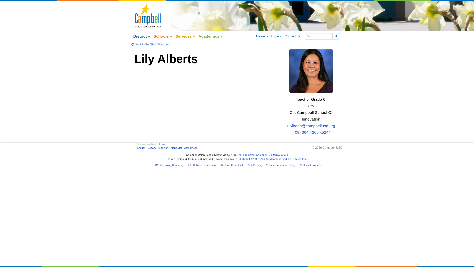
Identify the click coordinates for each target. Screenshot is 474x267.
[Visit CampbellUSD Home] (148, 16)
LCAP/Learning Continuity (168, 165)
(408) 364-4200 (247, 158)
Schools (161, 36)
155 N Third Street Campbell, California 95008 (261, 154)
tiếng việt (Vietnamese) (184, 147)
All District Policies (310, 165)
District (140, 36)
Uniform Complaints (232, 165)
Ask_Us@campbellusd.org (276, 158)
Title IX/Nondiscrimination (202, 165)
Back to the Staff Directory (151, 44)
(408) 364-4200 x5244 (311, 132)
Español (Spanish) (158, 147)
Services (184, 36)
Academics (209, 36)
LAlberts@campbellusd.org (311, 126)
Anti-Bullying (255, 165)
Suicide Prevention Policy (281, 165)
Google (162, 144)
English (141, 147)
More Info (301, 158)
